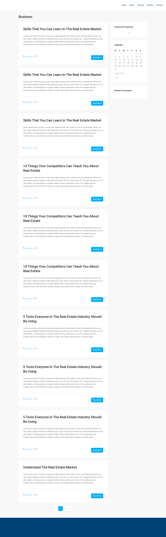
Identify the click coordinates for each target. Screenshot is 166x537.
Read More (97, 58)
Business (29, 57)
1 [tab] (130, 33)
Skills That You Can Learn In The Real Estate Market (62, 29)
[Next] (70, 508)
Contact (160, 5)
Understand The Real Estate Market (50, 467)
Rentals (150, 5)
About (132, 5)
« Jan (116, 78)
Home (124, 5)
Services (141, 5)
